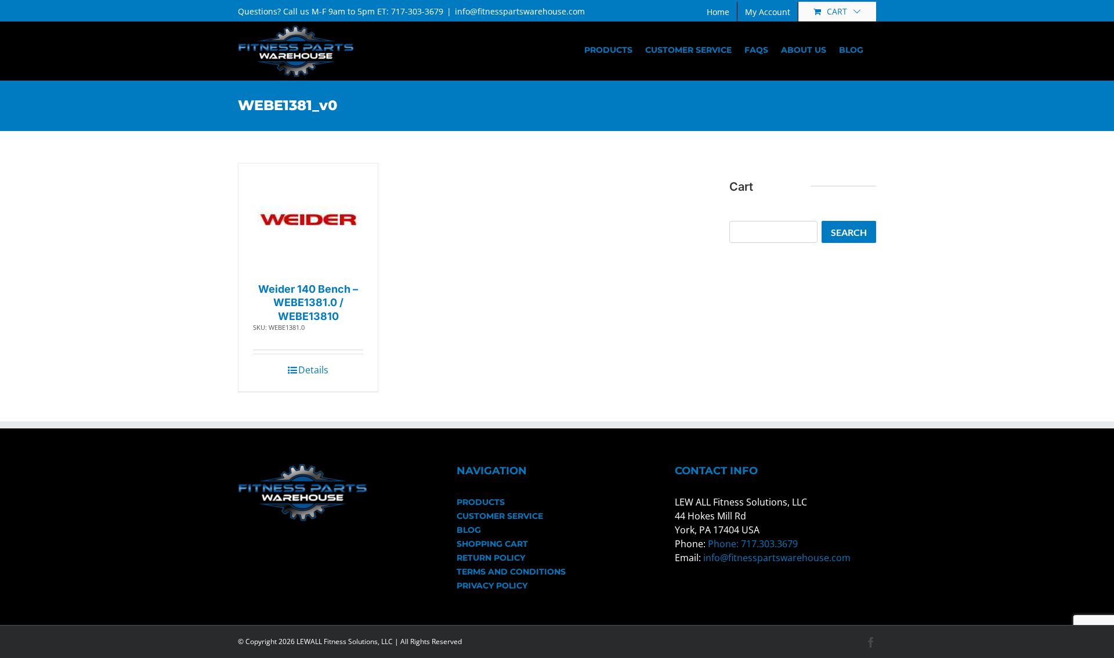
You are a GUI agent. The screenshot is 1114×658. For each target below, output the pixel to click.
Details (313, 369)
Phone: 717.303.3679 (753, 543)
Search (849, 232)
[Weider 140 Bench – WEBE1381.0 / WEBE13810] (308, 220)
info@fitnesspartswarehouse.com (520, 11)
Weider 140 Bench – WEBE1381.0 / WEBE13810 (308, 302)
